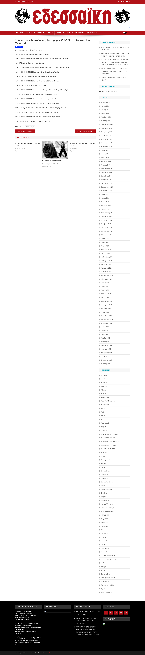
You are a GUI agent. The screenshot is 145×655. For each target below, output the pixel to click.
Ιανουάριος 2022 (106, 305)
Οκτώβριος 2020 (106, 360)
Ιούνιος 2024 (105, 198)
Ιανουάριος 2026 (106, 128)
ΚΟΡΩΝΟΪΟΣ (105, 515)
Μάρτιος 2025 (105, 165)
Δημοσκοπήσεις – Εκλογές (109, 434)
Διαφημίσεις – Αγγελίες (109, 445)
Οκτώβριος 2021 (106, 316)
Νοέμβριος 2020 (106, 356)
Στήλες (49, 32)
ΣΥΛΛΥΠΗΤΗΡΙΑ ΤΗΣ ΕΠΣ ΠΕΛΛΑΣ (52, 161)
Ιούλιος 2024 (105, 194)
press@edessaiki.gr (23, 617)
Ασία (102, 419)
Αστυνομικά (105, 423)
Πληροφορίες (91, 32)
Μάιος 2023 (105, 246)
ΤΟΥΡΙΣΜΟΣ (105, 581)
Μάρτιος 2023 (105, 253)
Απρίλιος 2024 (106, 205)
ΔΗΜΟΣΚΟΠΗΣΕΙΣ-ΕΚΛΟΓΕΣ (109, 438)
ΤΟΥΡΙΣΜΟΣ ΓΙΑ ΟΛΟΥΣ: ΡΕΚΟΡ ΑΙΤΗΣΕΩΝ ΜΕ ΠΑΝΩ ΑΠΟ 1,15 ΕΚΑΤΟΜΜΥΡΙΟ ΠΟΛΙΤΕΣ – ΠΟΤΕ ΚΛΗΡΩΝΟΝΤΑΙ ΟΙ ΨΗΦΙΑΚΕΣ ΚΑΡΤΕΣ (115, 62)
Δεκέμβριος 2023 (106, 220)
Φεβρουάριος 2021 (107, 345)
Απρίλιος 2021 (106, 338)
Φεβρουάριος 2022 (107, 301)
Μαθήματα (104, 522)
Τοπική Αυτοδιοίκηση (108, 577)
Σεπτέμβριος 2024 (107, 187)
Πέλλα (103, 544)
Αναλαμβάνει (105, 397)
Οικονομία (104, 533)
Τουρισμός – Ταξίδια (107, 585)
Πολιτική (104, 552)
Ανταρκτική (105, 404)
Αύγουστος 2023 (106, 235)
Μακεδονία (29, 32)
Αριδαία (103, 416)
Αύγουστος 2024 (106, 191)
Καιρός (103, 497)
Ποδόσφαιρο (30, 126)
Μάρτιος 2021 (105, 341)
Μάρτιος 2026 (105, 121)
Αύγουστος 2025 (106, 146)
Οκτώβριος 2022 (106, 272)
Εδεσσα (103, 463)
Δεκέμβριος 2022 (106, 264)
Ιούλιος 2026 (105, 106)
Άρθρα (103, 412)
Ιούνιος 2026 (105, 110)
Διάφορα (104, 452)
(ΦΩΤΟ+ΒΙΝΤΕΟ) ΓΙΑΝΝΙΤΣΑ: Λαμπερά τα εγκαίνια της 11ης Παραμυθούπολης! (86, 131)
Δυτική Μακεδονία (107, 460)
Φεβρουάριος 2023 (107, 257)
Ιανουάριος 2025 (106, 172)
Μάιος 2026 (105, 113)
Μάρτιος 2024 (105, 209)
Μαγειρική (104, 519)
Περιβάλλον (105, 548)
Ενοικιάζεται (105, 471)
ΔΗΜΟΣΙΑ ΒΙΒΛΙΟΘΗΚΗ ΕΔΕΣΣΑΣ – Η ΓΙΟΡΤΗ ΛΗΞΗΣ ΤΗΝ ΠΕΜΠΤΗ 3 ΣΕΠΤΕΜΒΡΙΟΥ (115, 55)
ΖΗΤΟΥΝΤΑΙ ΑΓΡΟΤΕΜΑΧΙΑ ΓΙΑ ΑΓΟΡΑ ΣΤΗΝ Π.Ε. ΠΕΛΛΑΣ (115, 49)
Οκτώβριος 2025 (106, 139)
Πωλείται (104, 563)
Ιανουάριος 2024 (106, 216)
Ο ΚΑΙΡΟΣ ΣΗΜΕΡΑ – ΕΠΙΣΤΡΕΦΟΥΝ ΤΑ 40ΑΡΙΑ (113, 79)
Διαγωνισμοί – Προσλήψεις (110, 441)
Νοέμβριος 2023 (106, 224)
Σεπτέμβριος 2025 (107, 143)
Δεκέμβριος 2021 (106, 308)
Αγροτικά (104, 386)
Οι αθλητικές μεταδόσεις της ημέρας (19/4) (27, 144)
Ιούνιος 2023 (105, 242)
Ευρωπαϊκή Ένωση (107, 482)
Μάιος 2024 (105, 202)
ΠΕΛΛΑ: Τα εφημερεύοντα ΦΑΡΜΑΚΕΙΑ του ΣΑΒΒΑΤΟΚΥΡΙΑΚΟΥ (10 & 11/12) (26, 131)
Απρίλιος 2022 (106, 294)
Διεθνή (68, 32)
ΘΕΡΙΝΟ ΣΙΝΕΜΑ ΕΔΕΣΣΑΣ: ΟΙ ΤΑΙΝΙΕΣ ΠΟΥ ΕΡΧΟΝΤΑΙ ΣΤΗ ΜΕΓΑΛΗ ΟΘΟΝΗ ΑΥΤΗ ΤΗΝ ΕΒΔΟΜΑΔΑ (114, 71)
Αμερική (104, 393)
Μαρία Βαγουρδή (36, 50)
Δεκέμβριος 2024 (106, 176)
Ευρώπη (103, 485)
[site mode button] (125, 33)
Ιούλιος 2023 (105, 238)
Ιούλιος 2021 (105, 327)
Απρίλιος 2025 (106, 161)
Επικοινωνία (79, 32)
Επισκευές (104, 474)
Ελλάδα (39, 32)
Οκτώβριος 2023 (106, 227)
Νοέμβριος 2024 (106, 179)
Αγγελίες (59, 32)
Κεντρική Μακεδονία (107, 504)
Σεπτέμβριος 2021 (107, 319)
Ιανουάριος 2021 (106, 349)
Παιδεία (103, 537)
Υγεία (103, 589)
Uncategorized (105, 379)
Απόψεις (104, 408)
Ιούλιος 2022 (105, 283)
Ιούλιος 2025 (105, 150)
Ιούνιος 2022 (105, 286)
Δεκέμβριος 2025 (106, 132)
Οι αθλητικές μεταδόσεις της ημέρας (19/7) (82, 144)
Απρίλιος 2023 (106, 249)
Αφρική (103, 427)
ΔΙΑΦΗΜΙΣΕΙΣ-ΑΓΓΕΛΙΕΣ (108, 449)
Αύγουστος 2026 (106, 102)
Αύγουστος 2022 (106, 279)
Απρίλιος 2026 (106, 117)
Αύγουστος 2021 (106, 323)
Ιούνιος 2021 (105, 330)
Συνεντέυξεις (105, 574)
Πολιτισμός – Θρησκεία (108, 555)
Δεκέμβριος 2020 (106, 352)
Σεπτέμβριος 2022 (107, 275)
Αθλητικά (18, 47)
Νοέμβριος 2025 (106, 135)
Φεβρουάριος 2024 (107, 213)
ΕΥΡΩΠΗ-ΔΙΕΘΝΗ (106, 489)
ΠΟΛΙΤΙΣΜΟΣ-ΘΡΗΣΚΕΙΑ (108, 559)
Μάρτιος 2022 (105, 297)
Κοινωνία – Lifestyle (107, 508)
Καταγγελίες (105, 500)
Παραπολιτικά (105, 541)
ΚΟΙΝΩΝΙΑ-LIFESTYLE (107, 511)
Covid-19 (104, 375)
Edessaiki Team (46, 166)
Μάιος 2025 (105, 157)
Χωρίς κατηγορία (106, 592)
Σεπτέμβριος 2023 (107, 231)
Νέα (21, 32)
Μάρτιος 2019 (105, 364)
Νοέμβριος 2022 (106, 268)
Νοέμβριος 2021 (106, 312)
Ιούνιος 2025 (105, 154)
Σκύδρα (103, 566)
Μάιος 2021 (105, 334)
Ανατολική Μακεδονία (108, 401)
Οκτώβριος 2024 (106, 183)
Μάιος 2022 (105, 290)
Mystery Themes (48, 653)
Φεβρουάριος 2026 (107, 124)
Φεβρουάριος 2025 (107, 168)
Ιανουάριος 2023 (106, 261)
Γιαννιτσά (104, 430)
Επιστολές (104, 478)
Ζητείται (104, 493)
